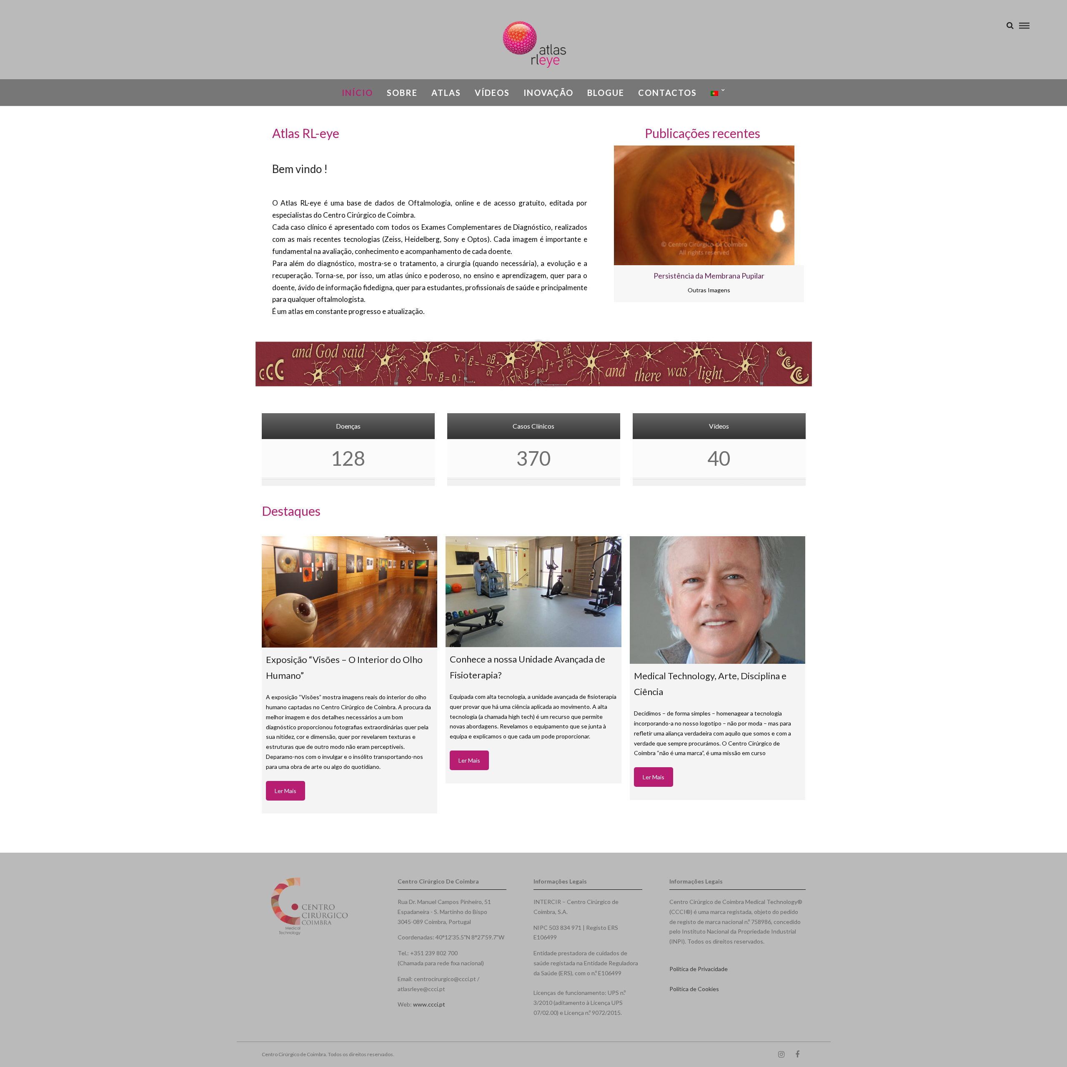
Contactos (667, 93)
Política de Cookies (694, 988)
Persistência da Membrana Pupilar (709, 275)
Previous (580, 232)
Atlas (446, 93)
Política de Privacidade (698, 968)
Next (837, 232)
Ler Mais (285, 790)
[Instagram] (781, 1054)
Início (357, 93)
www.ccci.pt (429, 1004)
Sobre (402, 93)
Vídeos (492, 93)
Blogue (605, 93)
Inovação (548, 93)
